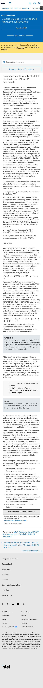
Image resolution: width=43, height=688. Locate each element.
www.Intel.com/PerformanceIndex (15, 520)
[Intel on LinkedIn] (13, 604)
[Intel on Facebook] (2, 604)
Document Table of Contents (20, 69)
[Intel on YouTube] (18, 604)
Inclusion (5, 590)
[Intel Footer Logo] (6, 667)
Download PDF (21, 28)
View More (19, 35)
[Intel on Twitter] (7, 604)
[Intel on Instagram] (23, 604)
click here (20, 47)
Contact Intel (7, 564)
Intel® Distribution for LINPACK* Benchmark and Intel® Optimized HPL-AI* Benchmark (21, 534)
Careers (5, 580)
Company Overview (9, 559)
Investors (5, 574)
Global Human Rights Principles (21, 644)
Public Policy (7, 595)
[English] (34, 3)
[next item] (41, 8)
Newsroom (6, 569)
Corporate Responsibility (11, 585)
